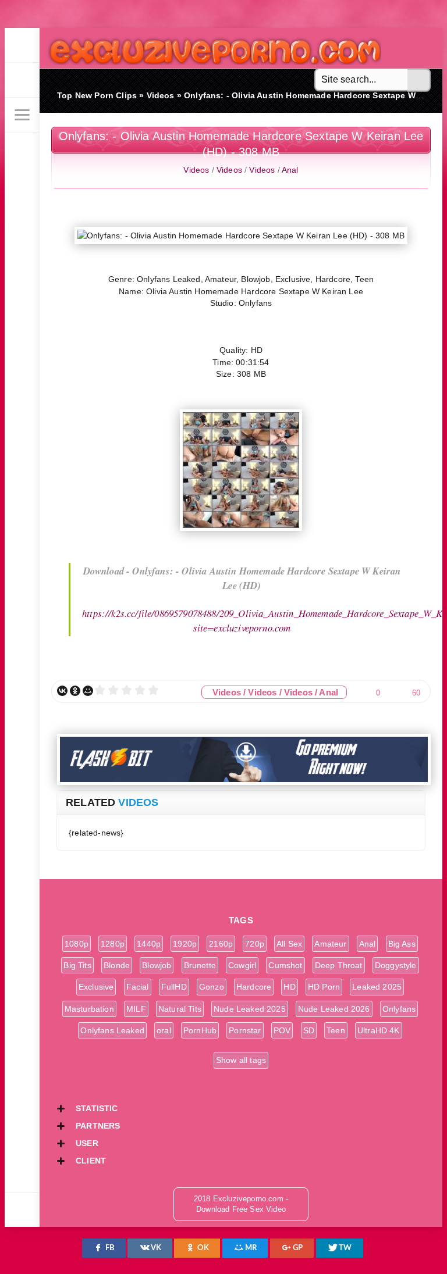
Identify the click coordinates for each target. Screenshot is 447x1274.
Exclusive (96, 986)
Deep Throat (339, 965)
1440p (149, 943)
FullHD (174, 986)
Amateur (330, 943)
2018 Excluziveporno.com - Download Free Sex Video (211, 48)
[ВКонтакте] (62, 691)
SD (308, 1030)
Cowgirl (242, 965)
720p (254, 943)
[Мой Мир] (88, 691)
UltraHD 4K (378, 1030)
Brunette (200, 965)
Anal (290, 169)
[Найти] (419, 80)
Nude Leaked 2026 (334, 1009)
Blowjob (156, 965)
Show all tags (241, 1060)
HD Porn (324, 986)
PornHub (200, 1030)
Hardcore (253, 986)
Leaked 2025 (377, 986)
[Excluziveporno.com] (22, 45)
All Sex (289, 943)
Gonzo (211, 986)
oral (164, 1030)
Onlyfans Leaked (112, 1030)
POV (282, 1030)
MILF (136, 1009)
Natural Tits (179, 1009)
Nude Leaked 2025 (250, 1009)
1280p (113, 943)
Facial (137, 986)
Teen (336, 1030)
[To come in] (22, 80)
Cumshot (285, 965)
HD (289, 986)
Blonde (117, 965)
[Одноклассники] (75, 691)
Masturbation (89, 1009)
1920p (185, 943)
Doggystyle (396, 965)
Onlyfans (399, 1009)
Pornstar (245, 1030)
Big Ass (402, 943)
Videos (196, 169)
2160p (221, 943)
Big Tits (77, 965)
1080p (76, 943)
